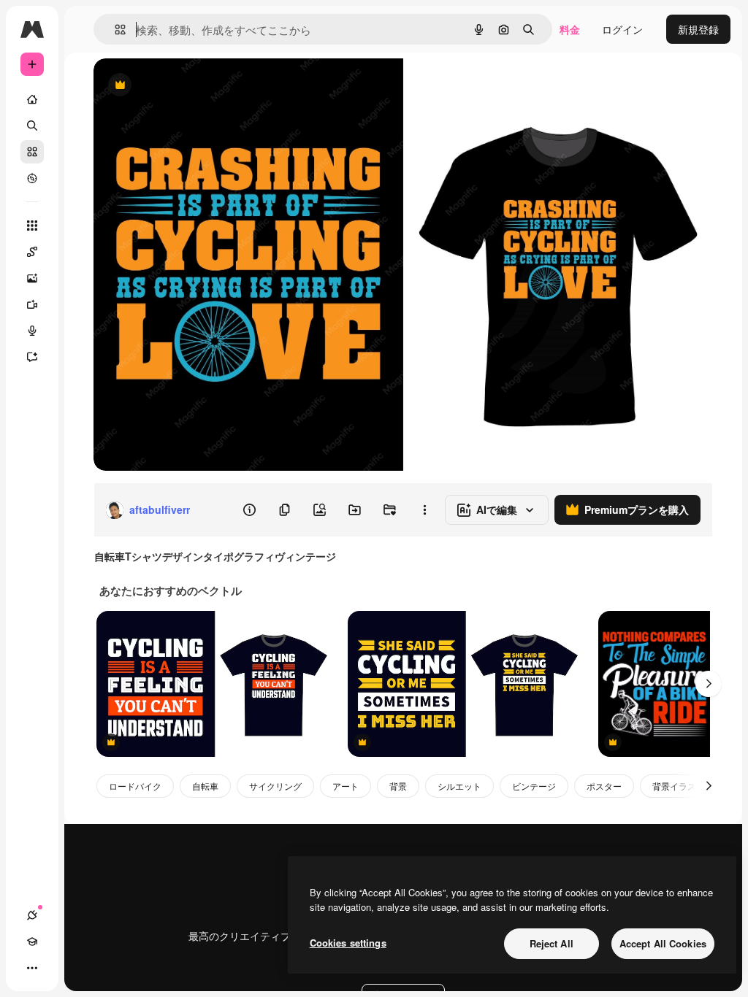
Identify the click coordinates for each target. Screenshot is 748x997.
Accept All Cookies (662, 943)
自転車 (205, 785)
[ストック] (32, 151)
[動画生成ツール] (32, 304)
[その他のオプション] (424, 510)
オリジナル (194, 85)
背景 (398, 785)
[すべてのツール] (32, 225)
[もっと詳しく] (32, 178)
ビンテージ (534, 785)
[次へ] (708, 684)
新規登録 (698, 29)
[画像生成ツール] (32, 278)
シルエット (459, 785)
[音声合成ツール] (32, 330)
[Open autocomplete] (114, 29)
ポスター (604, 785)
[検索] (32, 125)
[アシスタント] (32, 357)
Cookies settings (348, 943)
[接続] (32, 915)
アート (345, 785)
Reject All (551, 943)
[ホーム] (32, 99)
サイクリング (275, 785)
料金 (570, 29)
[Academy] (32, 941)
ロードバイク (135, 785)
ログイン (622, 29)
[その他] (32, 967)
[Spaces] (32, 251)
